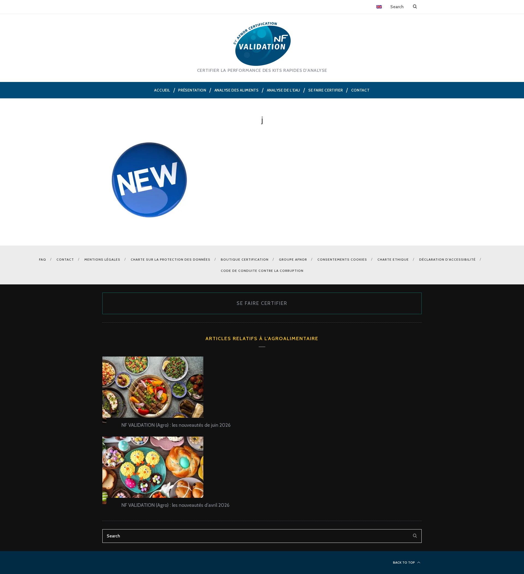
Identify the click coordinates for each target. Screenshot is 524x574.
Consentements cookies (342, 259)
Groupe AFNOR (293, 259)
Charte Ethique (393, 259)
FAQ (42, 259)
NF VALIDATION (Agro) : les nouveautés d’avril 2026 (175, 505)
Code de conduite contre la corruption (262, 271)
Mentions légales (102, 259)
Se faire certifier (262, 303)
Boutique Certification (245, 259)
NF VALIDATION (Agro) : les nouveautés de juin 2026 (176, 425)
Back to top (404, 562)
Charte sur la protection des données (170, 259)
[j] (149, 225)
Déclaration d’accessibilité (447, 259)
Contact (65, 259)
